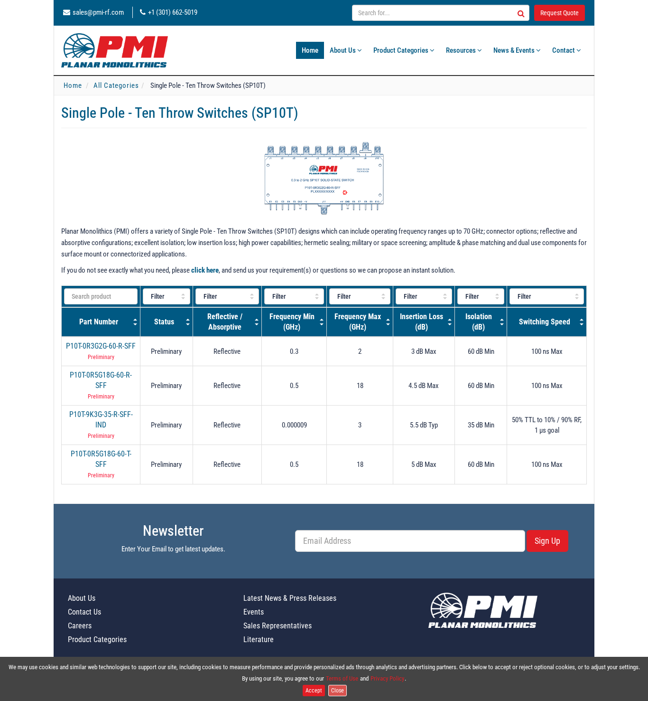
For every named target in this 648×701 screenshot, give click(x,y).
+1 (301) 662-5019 (172, 12)
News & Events (514, 50)
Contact (564, 50)
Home (310, 50)
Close (337, 690)
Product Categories (401, 50)
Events (253, 611)
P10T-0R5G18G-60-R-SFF (101, 380)
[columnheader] (101, 322)
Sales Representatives (277, 625)
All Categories (116, 85)
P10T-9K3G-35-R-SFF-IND (101, 419)
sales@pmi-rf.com (98, 12)
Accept (313, 690)
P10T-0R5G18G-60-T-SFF (101, 459)
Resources (461, 50)
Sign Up (547, 541)
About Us (343, 50)
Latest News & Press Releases (289, 598)
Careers (80, 625)
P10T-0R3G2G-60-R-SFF (101, 345)
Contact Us (84, 611)
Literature (258, 639)
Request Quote (559, 13)
